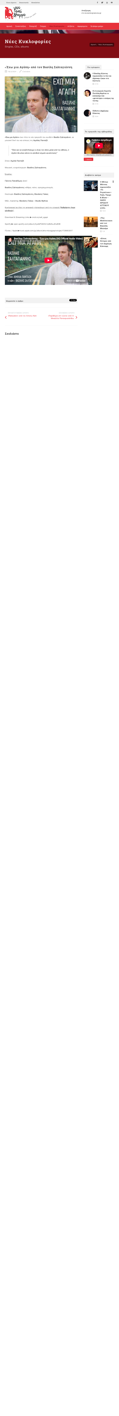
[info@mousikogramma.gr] (111, 2)
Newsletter (35, 2)
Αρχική (93, 44)
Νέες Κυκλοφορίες (105, 44)
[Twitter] (102, 2)
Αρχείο (89, 159)
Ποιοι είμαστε (11, 2)
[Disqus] (41, 368)
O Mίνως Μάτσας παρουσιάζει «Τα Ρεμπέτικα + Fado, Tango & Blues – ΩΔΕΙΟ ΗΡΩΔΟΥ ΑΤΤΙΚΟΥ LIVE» (105, 195)
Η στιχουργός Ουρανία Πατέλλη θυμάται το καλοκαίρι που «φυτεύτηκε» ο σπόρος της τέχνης (103, 96)
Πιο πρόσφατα (93, 67)
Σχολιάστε (26, 71)
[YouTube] (107, 2)
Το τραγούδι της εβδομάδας (98, 131)
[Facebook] (97, 2)
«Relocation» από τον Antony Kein (22, 316)
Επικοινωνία (23, 2)
